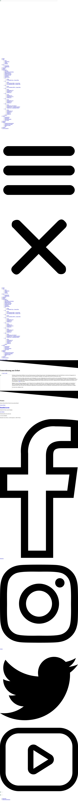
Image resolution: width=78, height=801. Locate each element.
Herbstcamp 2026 (8, 74)
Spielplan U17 (9, 101)
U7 (5, 78)
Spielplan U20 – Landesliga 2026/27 (13, 106)
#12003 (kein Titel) (8, 73)
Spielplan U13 (9, 91)
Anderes (3, 122)
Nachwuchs (4, 69)
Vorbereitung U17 (10, 100)
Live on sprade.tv (5, 128)
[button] (39, 208)
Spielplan (6, 63)
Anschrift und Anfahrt (9, 124)
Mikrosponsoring (8, 72)
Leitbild (3, 68)
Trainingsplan (7, 77)
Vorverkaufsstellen (8, 119)
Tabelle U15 (9, 97)
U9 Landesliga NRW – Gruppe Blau (13, 83)
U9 (5, 81)
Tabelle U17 (9, 102)
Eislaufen (4, 121)
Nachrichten (7, 65)
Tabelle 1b (9, 342)
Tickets (3, 116)
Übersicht (6, 70)
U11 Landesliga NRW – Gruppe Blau (13, 87)
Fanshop (3, 127)
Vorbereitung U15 (10, 96)
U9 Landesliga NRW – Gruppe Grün (13, 84)
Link (20, 381)
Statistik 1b (9, 114)
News (3, 64)
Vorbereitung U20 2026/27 (12, 105)
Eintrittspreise (7, 117)
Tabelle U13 (9, 92)
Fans (5, 126)
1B (5, 108)
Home (3, 58)
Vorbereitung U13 (10, 90)
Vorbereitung (7, 61)
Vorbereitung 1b (10, 110)
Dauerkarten (7, 118)
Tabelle (6, 62)
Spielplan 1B (9, 111)
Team (3, 59)
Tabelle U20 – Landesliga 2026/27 (13, 107)
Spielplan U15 (9, 95)
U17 (5, 98)
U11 (5, 85)
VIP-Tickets (7, 120)
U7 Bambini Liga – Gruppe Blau (13, 80)
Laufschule (7, 305)
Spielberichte (7, 66)
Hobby (6, 115)
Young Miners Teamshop (9, 71)
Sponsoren (4, 67)
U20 (5, 103)
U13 (5, 88)
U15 (5, 93)
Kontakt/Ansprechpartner (9, 123)
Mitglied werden (8, 125)
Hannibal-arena (4, 407)
